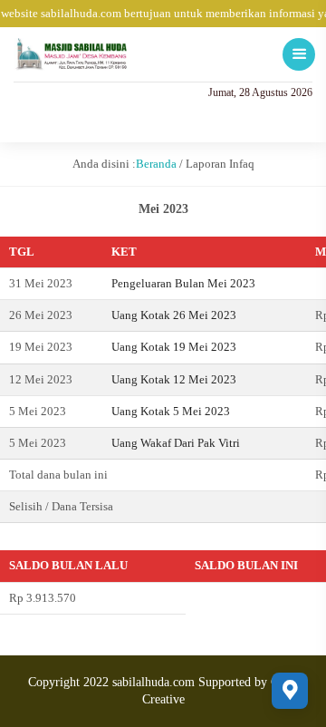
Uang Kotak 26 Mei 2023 (173, 315)
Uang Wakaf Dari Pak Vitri (175, 443)
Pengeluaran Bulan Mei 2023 (183, 283)
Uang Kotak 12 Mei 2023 (173, 379)
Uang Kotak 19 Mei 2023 (173, 347)
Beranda (156, 163)
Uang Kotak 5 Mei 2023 (170, 411)
